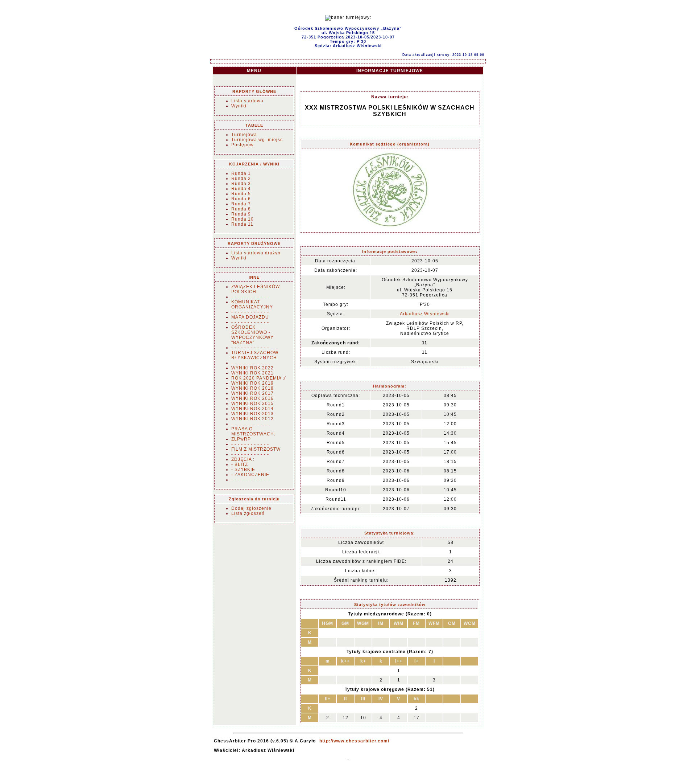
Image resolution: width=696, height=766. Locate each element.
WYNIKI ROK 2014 (252, 408)
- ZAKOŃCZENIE (250, 474)
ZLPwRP (241, 439)
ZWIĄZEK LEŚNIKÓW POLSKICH (255, 289)
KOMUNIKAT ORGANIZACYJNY (252, 304)
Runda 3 (241, 183)
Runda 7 (241, 203)
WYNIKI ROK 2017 (252, 393)
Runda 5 (241, 193)
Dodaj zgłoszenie (251, 508)
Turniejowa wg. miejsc (257, 139)
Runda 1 (241, 173)
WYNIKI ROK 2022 (252, 367)
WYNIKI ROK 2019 (252, 383)
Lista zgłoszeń (248, 513)
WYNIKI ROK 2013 (252, 413)
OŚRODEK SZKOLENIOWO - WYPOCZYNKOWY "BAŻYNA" (252, 335)
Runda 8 (241, 209)
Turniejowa (244, 134)
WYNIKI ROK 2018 (252, 388)
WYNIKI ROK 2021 (252, 373)
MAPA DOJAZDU (250, 317)
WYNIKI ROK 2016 (252, 398)
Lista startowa (247, 100)
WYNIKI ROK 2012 (252, 418)
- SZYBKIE (243, 469)
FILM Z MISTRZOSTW (256, 449)
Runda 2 (241, 178)
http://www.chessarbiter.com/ (354, 741)
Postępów (242, 144)
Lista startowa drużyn (256, 252)
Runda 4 (241, 188)
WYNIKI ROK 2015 (252, 403)
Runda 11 (242, 224)
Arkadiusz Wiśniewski (425, 313)
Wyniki (238, 105)
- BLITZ (239, 464)
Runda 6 (241, 198)
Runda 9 (241, 214)
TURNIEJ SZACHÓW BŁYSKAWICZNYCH (254, 355)
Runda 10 (242, 219)
